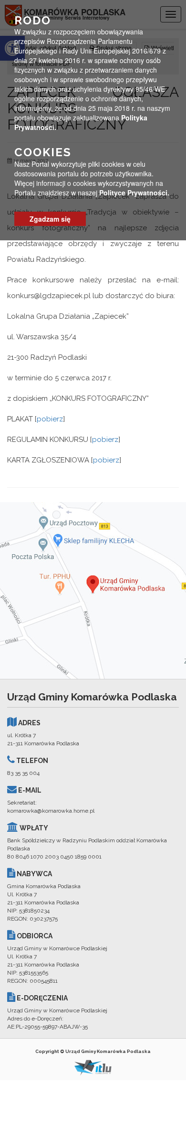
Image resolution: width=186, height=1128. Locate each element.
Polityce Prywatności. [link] (134, 192)
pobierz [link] (50, 419)
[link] (93, 590)
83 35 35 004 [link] (23, 773)
